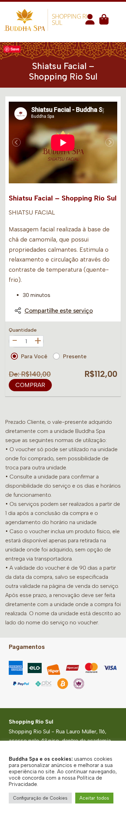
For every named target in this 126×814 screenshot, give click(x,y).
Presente (74, 356)
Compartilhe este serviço (58, 310)
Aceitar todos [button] (94, 798)
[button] (90, 22)
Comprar (30, 384)
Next (109, 142)
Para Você (34, 356)
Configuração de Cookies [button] (40, 798)
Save (14, 49)
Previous (16, 142)
